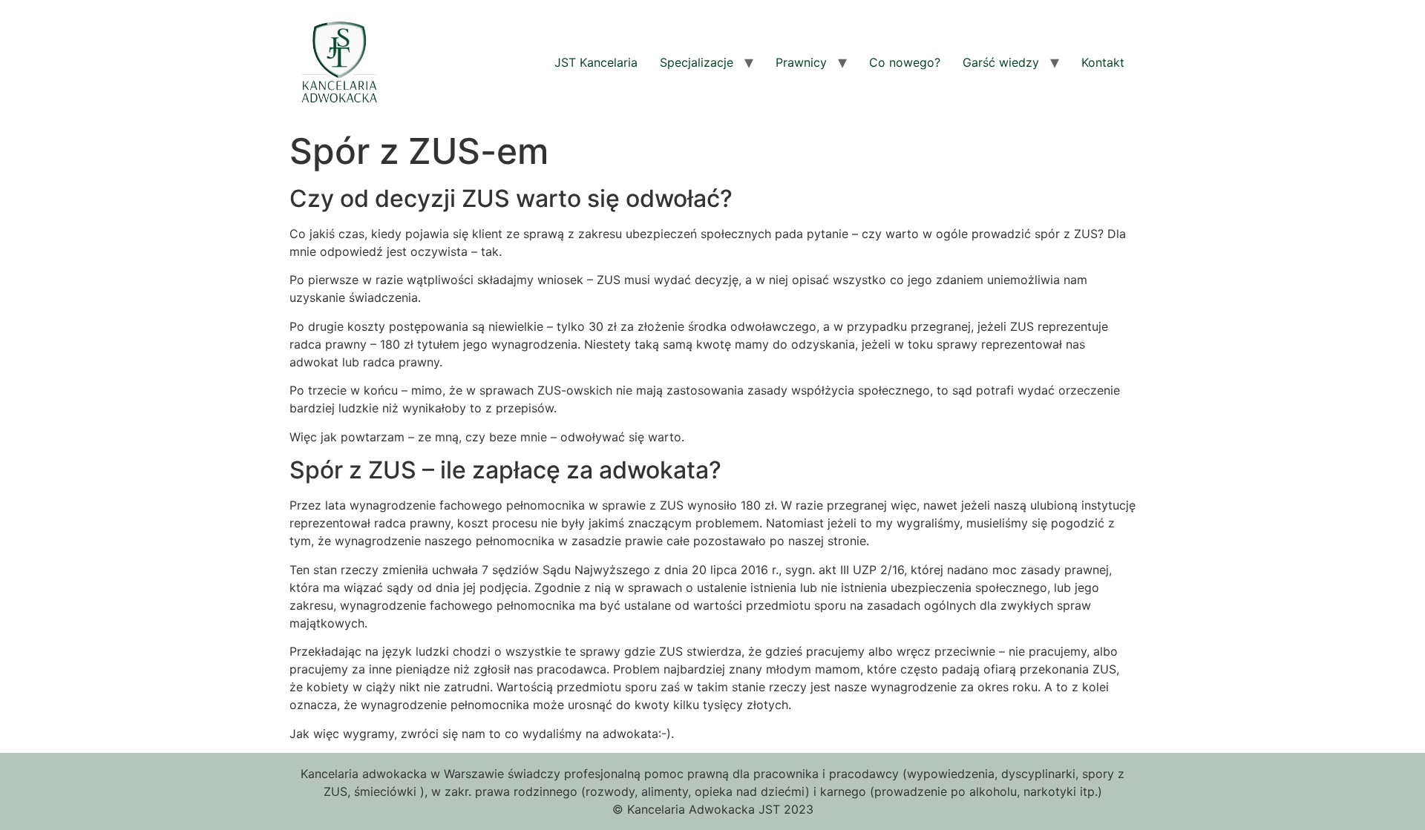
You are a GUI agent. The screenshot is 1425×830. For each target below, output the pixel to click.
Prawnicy (801, 62)
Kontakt (1102, 62)
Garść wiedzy (1001, 62)
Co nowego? (904, 62)
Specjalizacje (696, 62)
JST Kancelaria (596, 62)
